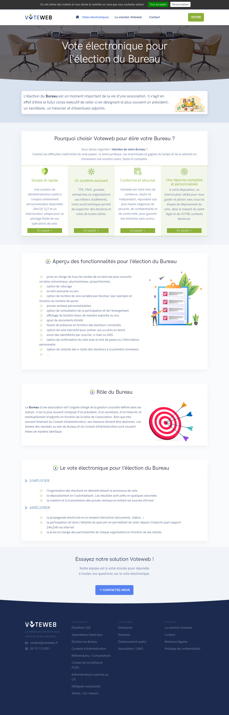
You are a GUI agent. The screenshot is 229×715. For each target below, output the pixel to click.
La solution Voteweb (178, 627)
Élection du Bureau (84, 641)
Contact (170, 635)
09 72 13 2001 (40, 648)
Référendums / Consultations (91, 655)
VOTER (196, 17)
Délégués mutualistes (86, 686)
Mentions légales (176, 641)
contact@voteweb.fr (44, 643)
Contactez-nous (116, 590)
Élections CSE (81, 627)
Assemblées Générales (87, 635)
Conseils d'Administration (89, 648)
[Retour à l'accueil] (38, 17)
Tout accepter (158, 4)
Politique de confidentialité (182, 648)
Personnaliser (180, 4)
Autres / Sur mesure (85, 693)
